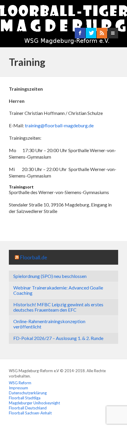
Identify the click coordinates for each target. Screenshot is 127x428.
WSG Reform (20, 382)
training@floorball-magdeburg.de (59, 125)
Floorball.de (33, 257)
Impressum (18, 387)
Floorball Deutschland (28, 408)
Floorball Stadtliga (24, 398)
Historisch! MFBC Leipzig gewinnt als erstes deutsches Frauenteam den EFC (58, 307)
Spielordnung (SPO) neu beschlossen (50, 276)
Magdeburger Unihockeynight (34, 403)
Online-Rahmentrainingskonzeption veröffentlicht (49, 323)
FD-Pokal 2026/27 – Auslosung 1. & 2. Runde (58, 338)
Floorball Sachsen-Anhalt (30, 413)
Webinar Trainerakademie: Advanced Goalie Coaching (58, 290)
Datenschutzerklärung (28, 392)
